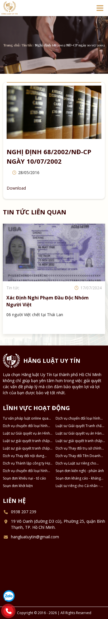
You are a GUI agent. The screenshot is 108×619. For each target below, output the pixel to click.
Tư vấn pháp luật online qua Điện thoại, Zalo (25, 418)
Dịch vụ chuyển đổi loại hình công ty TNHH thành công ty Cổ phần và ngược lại (25, 426)
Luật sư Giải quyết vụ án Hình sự (26, 433)
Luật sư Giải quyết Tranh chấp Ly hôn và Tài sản (80, 426)
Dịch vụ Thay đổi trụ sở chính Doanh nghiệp (78, 448)
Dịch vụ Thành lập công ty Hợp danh (27, 463)
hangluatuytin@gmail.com (35, 536)
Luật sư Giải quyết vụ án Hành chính (80, 433)
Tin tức (27, 45)
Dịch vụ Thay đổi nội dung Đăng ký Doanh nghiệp (23, 455)
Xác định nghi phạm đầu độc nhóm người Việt (47, 301)
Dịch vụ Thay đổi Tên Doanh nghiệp (78, 455)
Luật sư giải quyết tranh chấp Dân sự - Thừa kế (79, 441)
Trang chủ (11, 45)
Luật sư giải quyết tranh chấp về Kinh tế (26, 448)
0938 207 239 (23, 511)
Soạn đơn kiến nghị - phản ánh (80, 470)
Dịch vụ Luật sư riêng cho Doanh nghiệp (76, 463)
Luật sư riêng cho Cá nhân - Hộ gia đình (80, 485)
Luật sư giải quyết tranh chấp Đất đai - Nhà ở (26, 441)
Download (16, 188)
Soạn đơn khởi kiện (18, 485)
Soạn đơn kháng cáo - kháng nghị (78, 478)
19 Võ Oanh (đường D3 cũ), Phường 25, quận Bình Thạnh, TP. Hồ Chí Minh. (58, 524)
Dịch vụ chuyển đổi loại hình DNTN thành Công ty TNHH (25, 470)
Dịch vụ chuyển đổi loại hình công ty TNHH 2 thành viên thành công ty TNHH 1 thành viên (78, 418)
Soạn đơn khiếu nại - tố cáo (24, 478)
